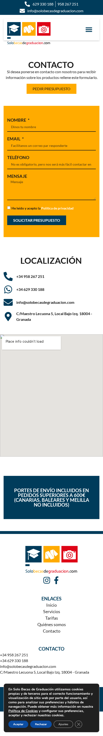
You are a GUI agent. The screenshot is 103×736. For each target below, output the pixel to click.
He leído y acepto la (42, 208)
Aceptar (18, 724)
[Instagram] (47, 580)
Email (14, 139)
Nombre (17, 120)
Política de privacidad (57, 208)
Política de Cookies (23, 711)
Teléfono (18, 157)
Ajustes (63, 724)
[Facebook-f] (56, 580)
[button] (89, 29)
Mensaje (17, 176)
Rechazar (41, 724)
